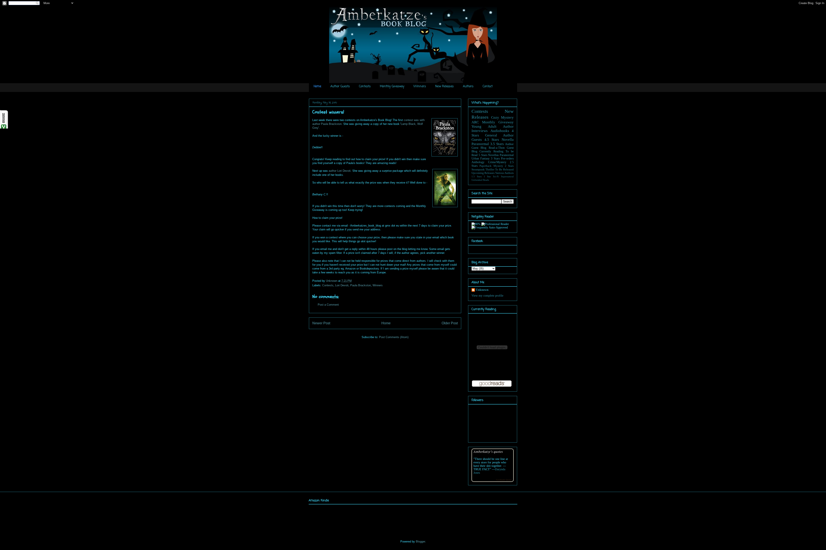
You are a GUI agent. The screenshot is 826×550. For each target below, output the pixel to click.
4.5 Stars (491, 140)
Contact (488, 86)
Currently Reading (491, 151)
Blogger (420, 541)
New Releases (444, 86)
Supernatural (507, 176)
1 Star (487, 176)
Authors (468, 86)
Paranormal (480, 144)
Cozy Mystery (502, 117)
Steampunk (478, 169)
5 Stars (483, 155)
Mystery (498, 165)
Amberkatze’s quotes (488, 451)
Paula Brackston (360, 285)
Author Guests (340, 86)
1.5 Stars (477, 176)
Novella (508, 140)
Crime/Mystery (497, 162)
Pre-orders (507, 158)
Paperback (485, 165)
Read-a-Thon (497, 147)
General (491, 135)
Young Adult (484, 126)
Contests (365, 86)
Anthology (478, 162)
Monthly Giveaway (392, 86)
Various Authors (504, 173)
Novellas (493, 155)
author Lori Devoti (340, 170)
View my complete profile (487, 295)
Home (317, 86)
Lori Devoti (341, 285)
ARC (475, 122)
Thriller (489, 169)
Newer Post (321, 323)
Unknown (332, 280)
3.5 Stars (497, 144)
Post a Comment (328, 304)
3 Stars (495, 158)
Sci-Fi (496, 176)
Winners (419, 86)
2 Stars (509, 165)
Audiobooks (499, 131)
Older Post (450, 323)
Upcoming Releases (483, 173)
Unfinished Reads (480, 180)
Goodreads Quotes (504, 480)
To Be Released (504, 169)
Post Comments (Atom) (393, 337)
